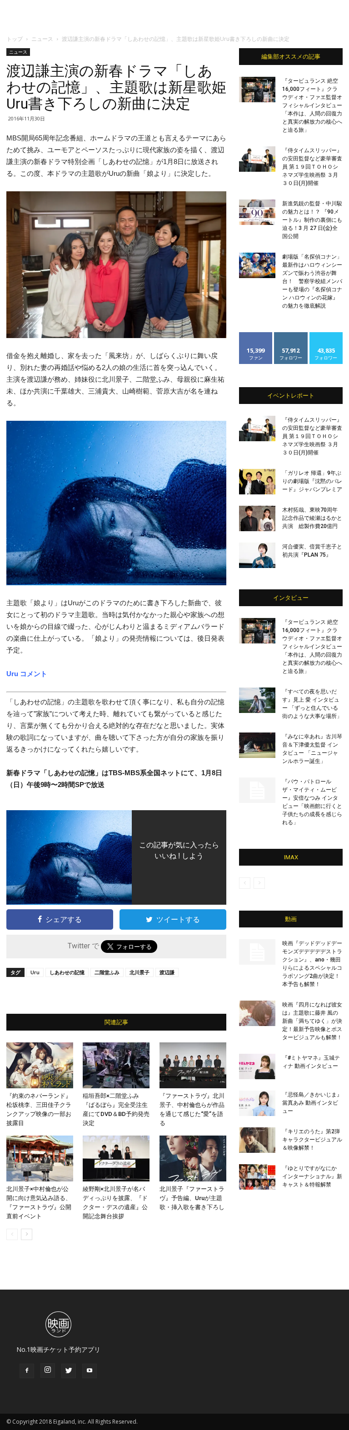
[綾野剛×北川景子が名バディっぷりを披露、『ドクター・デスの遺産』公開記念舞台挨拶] (116, 1158)
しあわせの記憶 (67, 972)
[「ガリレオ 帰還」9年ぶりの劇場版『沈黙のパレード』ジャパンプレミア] (257, 481)
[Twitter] (68, 1371)
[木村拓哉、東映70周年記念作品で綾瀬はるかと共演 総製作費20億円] (257, 518)
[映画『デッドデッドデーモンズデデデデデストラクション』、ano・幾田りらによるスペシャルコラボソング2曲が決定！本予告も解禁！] (257, 952)
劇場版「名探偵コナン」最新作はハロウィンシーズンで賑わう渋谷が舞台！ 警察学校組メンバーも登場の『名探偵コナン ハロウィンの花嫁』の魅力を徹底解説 (312, 281)
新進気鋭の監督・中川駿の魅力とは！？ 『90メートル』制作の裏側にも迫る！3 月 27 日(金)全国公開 (312, 219)
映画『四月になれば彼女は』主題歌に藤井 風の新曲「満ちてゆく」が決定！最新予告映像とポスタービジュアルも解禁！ (312, 1021)
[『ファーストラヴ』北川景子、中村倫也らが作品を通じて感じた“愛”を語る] (193, 1065)
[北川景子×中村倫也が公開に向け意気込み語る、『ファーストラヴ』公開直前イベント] (39, 1158)
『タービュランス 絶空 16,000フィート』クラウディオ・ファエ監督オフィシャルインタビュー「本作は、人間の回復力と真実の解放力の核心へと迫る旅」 (312, 105)
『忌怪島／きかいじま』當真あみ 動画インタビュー (312, 1102)
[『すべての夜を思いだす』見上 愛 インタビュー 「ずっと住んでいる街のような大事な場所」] (257, 700)
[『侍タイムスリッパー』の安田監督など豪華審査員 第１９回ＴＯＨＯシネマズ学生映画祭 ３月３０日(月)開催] (257, 159)
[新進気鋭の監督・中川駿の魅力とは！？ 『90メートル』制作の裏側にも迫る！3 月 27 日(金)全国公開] (257, 212)
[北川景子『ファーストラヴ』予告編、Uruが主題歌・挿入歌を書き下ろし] (193, 1158)
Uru (35, 972)
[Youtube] (89, 1371)
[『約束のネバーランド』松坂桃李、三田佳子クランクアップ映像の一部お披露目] (39, 1065)
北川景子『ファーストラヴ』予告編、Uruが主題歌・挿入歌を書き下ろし (192, 1198)
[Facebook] (27, 1371)
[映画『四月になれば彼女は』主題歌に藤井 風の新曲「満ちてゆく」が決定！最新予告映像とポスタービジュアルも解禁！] (257, 1013)
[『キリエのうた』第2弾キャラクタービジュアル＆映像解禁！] (257, 1140)
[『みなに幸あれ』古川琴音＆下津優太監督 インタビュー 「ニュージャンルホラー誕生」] (257, 745)
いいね (256, 335)
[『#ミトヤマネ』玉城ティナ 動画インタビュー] (257, 1066)
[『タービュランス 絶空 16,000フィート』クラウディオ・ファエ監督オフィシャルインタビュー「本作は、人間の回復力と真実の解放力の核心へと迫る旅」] (257, 89)
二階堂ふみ (107, 972)
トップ (14, 39)
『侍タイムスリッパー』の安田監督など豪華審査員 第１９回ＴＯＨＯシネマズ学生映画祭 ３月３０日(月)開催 (312, 166)
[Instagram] (47, 1370)
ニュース (42, 39)
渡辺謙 (167, 972)
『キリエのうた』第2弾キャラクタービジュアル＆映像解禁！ (312, 1139)
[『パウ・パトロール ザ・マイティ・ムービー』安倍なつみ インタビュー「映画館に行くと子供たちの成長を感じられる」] (257, 790)
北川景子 (140, 972)
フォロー (291, 335)
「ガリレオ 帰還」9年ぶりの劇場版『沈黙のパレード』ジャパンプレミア (312, 481)
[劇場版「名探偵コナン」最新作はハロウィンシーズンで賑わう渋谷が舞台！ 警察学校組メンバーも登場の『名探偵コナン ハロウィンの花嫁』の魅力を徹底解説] (257, 265)
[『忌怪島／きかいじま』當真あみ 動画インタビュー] (257, 1103)
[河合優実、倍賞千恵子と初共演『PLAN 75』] (257, 555)
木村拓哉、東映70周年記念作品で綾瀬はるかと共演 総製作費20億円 (312, 518)
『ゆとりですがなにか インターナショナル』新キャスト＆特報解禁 (312, 1176)
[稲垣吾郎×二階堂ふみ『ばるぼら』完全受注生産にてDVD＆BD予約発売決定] (116, 1065)
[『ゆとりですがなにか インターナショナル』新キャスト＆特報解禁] (257, 1177)
